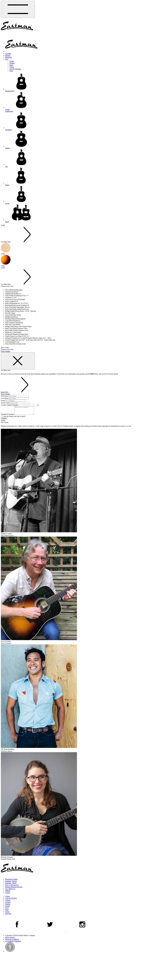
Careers (7, 900)
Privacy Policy (10, 937)
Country (3, 405)
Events (7, 906)
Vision (11, 67)
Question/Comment (7, 414)
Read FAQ (5, 392)
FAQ (11, 71)
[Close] (18, 360)
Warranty (8, 913)
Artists (11, 61)
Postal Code (5, 403)
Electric (7, 55)
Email (3, 400)
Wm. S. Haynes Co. (12, 885)
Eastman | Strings (11, 881)
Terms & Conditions (12, 939)
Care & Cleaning (15, 69)
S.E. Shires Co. (10, 889)
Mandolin (8, 57)
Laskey (7, 893)
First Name (4, 396)
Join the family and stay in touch (14, 416)
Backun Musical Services (13, 887)
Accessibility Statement (13, 941)
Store (11, 65)
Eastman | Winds (10, 883)
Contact (7, 902)
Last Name (4, 398)
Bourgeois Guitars (11, 879)
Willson (7, 891)
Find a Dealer (5, 351)
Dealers (12, 63)
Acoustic (8, 53)
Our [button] (6, 59)
